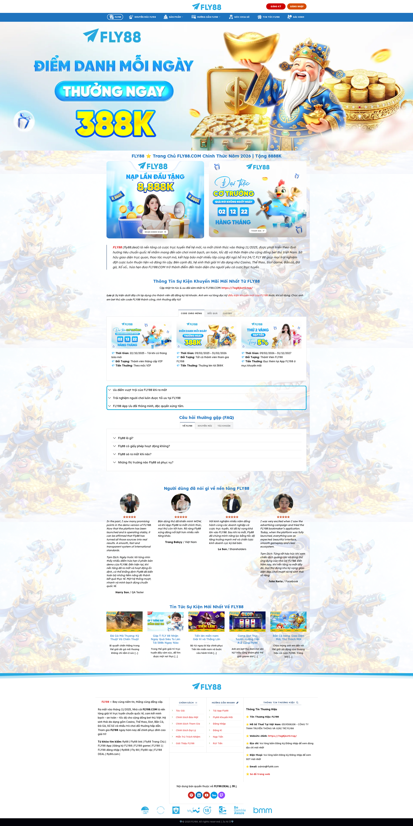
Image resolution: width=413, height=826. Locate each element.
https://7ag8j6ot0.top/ (237, 287)
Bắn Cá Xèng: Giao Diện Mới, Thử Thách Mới (288, 637)
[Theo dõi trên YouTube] (206, 795)
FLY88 (118, 17)
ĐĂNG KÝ (276, 6)
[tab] (191, 313)
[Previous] (105, 639)
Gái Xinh (298, 17)
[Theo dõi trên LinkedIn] (199, 795)
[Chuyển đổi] (109, 390)
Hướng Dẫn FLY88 (207, 17)
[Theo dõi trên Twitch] (221, 795)
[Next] (307, 639)
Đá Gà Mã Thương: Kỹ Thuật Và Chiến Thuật (124, 637)
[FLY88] (206, 6)
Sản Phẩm (175, 17)
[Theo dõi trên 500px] (214, 795)
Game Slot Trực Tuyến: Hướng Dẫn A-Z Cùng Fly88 (247, 639)
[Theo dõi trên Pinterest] (191, 795)
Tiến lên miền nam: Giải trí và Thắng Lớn (206, 637)
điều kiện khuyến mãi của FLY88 (248, 295)
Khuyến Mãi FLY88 (145, 17)
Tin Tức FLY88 (271, 17)
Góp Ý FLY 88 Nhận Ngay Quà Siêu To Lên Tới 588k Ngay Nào (165, 639)
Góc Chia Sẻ (241, 17)
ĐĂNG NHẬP (297, 6)
